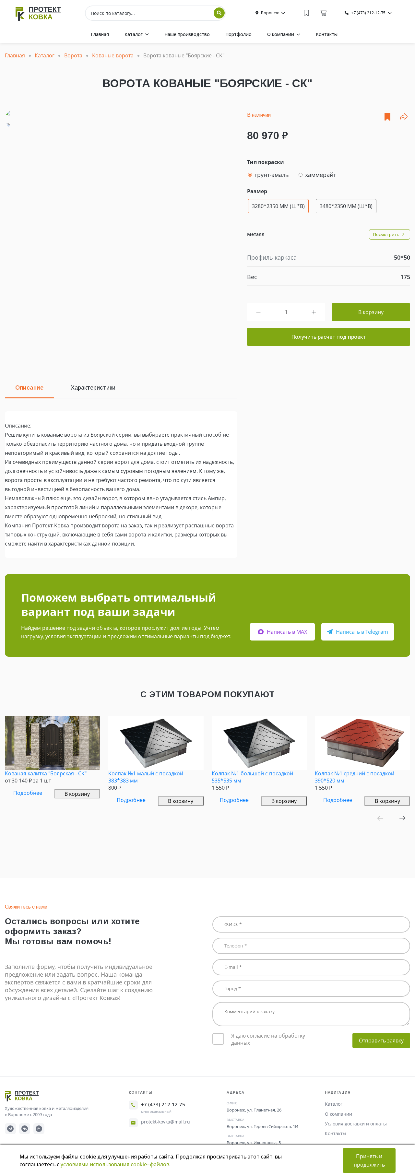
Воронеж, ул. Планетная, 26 (254, 1110)
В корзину (371, 312)
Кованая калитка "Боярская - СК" (46, 773)
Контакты (335, 1133)
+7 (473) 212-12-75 (163, 1104)
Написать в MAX (287, 631)
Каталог (333, 1104)
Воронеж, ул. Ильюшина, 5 (254, 1143)
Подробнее (27, 792)
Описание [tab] (29, 387)
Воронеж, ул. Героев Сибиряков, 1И (262, 1126)
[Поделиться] (403, 116)
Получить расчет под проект (328, 336)
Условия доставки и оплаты (356, 1124)
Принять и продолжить (369, 1160)
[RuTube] (38, 1128)
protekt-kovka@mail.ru (165, 1122)
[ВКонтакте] (24, 1128)
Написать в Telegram (362, 631)
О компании (338, 1114)
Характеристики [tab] (93, 387)
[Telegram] (10, 1128)
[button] (380, 818)
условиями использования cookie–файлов (115, 1164)
